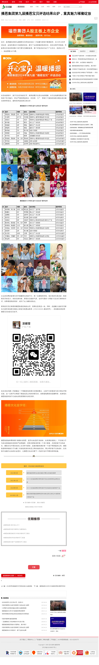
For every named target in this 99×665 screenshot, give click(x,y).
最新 (31, 6)
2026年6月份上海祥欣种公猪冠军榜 (79, 136)
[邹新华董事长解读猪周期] (89, 109)
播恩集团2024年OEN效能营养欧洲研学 (13, 611)
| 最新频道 (20, 7)
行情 (20, 2)
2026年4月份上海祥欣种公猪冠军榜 (82, 82)
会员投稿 (93, 2)
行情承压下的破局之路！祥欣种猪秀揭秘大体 (85, 69)
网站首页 (5, 2)
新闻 (13, 2)
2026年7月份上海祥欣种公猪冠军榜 (79, 121)
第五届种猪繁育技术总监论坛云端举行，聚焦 (81, 124)
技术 (27, 2)
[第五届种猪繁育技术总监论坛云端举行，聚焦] (58, 622)
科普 (48, 6)
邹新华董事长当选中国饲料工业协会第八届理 (15, 605)
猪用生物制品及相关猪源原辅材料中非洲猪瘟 (85, 80)
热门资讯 (73, 51)
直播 (55, 2)
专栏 (34, 2)
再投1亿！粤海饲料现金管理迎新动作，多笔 (84, 59)
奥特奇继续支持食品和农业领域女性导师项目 (15, 614)
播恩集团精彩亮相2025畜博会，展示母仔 (14, 624)
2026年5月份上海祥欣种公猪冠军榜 (79, 142)
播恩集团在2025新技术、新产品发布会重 (14, 630)
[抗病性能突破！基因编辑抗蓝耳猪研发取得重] (75, 109)
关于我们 (23, 639)
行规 (37, 6)
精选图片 (92, 51)
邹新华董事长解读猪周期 (9, 619)
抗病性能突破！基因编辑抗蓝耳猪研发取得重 (81, 127)
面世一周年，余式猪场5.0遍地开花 (82, 62)
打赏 (33, 567)
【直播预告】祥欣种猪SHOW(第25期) (13, 621)
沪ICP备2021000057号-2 (49, 647)
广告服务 (39, 639)
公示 (59, 6)
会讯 (42, 6)
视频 (48, 2)
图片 (41, 2)
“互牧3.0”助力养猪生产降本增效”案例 (83, 76)
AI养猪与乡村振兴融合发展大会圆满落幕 (14, 608)
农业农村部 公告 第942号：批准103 (12, 602)
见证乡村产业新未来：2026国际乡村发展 (84, 55)
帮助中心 (31, 639)
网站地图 (46, 639)
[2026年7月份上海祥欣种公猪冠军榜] (58, 605)
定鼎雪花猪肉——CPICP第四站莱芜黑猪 (80, 133)
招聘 (53, 6)
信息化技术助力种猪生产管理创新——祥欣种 (85, 73)
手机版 (82, 2)
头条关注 (82, 51)
